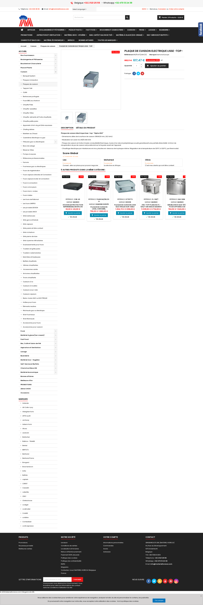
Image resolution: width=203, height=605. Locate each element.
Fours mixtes (27, 195)
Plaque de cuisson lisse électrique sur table (125, 206)
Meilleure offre (26, 380)
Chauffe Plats (28, 105)
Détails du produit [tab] (85, 127)
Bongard (25, 462)
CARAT (24, 483)
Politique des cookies (69, 558)
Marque (152, 55)
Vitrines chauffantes (30, 265)
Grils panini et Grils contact (33, 228)
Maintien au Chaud (30, 133)
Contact (150, 537)
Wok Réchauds (28, 319)
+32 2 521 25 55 (34, 9)
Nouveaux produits (26, 546)
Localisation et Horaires (70, 549)
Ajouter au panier (156, 65)
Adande (25, 403)
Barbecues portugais (31, 96)
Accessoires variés (30, 269)
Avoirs (105, 549)
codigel (25, 505)
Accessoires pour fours (32, 323)
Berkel (24, 445)
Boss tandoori (27, 467)
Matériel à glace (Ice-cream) (32, 335)
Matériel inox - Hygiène (30, 360)
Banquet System (29, 76)
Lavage (24, 352)
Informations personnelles (113, 543)
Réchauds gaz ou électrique (34, 310)
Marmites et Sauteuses (31, 257)
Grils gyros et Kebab (30, 220)
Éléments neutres (29, 306)
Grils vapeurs (28, 224)
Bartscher (26, 437)
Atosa (24, 428)
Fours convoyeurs (29, 187)
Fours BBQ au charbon (31, 100)
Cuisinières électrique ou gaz (34, 138)
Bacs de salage (29, 146)
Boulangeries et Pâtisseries (32, 59)
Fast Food (25, 339)
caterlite (25, 492)
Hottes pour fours (29, 302)
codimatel (26, 509)
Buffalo (25, 475)
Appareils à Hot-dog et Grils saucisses (37, 125)
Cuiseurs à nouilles (30, 286)
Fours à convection (30, 183)
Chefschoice (27, 500)
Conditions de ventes (69, 546)
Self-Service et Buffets (30, 364)
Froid (23, 331)
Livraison (64, 543)
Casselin (25, 488)
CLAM (25, 92)
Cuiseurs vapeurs (29, 294)
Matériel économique (29, 372)
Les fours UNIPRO (29, 203)
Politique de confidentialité (71, 561)
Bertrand (25, 454)
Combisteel (26, 522)
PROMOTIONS (26, 384)
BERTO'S (25, 450)
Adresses (107, 552)
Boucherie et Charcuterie (31, 63)
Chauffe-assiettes (30, 109)
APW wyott (26, 416)
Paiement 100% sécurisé (70, 555)
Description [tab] (67, 127)
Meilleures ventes (25, 549)
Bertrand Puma (28, 458)
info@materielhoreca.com (59, 9)
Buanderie (25, 356)
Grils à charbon (29, 232)
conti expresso (28, 526)
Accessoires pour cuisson (33, 327)
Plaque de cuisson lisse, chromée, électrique (98, 209)
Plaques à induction (30, 80)
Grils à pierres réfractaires (33, 240)
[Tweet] (138, 73)
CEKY (24, 496)
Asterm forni (27, 424)
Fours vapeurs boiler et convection (36, 179)
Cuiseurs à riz (28, 282)
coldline (25, 517)
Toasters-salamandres (32, 253)
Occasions (25, 393)
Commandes (108, 546)
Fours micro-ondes (30, 191)
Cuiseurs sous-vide (30, 290)
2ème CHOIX (26, 389)
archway (25, 420)
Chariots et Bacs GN (29, 368)
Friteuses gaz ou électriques (33, 142)
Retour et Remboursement (71, 552)
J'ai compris (159, 600)
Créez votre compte (176, 9)
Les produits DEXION (30, 207)
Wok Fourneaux (29, 314)
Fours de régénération (31, 170)
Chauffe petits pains (30, 121)
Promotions (23, 543)
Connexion (162, 9)
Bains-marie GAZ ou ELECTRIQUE (35, 298)
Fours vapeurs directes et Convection (37, 175)
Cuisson (24, 72)
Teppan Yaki (27, 88)
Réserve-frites (28, 150)
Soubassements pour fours (33, 245)
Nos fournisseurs (27, 55)
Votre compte (110, 537)
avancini (25, 433)
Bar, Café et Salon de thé (31, 343)
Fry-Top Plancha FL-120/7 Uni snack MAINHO (151, 206)
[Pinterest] (142, 73)
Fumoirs (26, 162)
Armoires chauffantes (31, 273)
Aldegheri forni (28, 412)
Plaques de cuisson (30, 84)
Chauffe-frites (28, 113)
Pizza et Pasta (26, 68)
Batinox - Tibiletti (28, 441)
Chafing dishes (28, 129)
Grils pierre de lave (30, 236)
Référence (128, 55)
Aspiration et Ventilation (31, 347)
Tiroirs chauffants (29, 277)
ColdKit (25, 513)
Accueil (23, 51)
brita (24, 471)
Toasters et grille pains (31, 249)
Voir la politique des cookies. (128, 601)
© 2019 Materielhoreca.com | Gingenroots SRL (17, 592)
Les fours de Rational (31, 199)
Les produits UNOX (30, 212)
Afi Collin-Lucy (27, 407)
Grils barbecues (29, 216)
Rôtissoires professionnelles (33, 158)
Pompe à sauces (29, 154)
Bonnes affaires (27, 376)
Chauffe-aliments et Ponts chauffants (37, 117)
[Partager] (134, 73)
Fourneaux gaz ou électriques (34, 166)
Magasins (64, 567)
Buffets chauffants (30, 261)
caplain (25, 479)
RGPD (63, 564)
